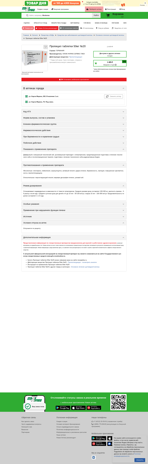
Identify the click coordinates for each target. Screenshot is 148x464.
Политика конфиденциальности (67, 429)
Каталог (35, 35)
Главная (26, 35)
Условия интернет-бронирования (68, 424)
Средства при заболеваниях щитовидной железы (74, 35)
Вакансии (24, 429)
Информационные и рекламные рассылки (71, 432)
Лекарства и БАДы (47, 35)
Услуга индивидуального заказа (67, 427)
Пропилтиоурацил (75, 57)
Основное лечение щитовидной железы (110, 35)
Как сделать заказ (27, 421)
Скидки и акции (61, 421)
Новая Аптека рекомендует (66, 437)
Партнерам (25, 432)
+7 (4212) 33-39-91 (107, 421)
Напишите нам (26, 427)
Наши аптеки (61, 435)
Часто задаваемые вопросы (31, 424)
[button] (74, 88)
